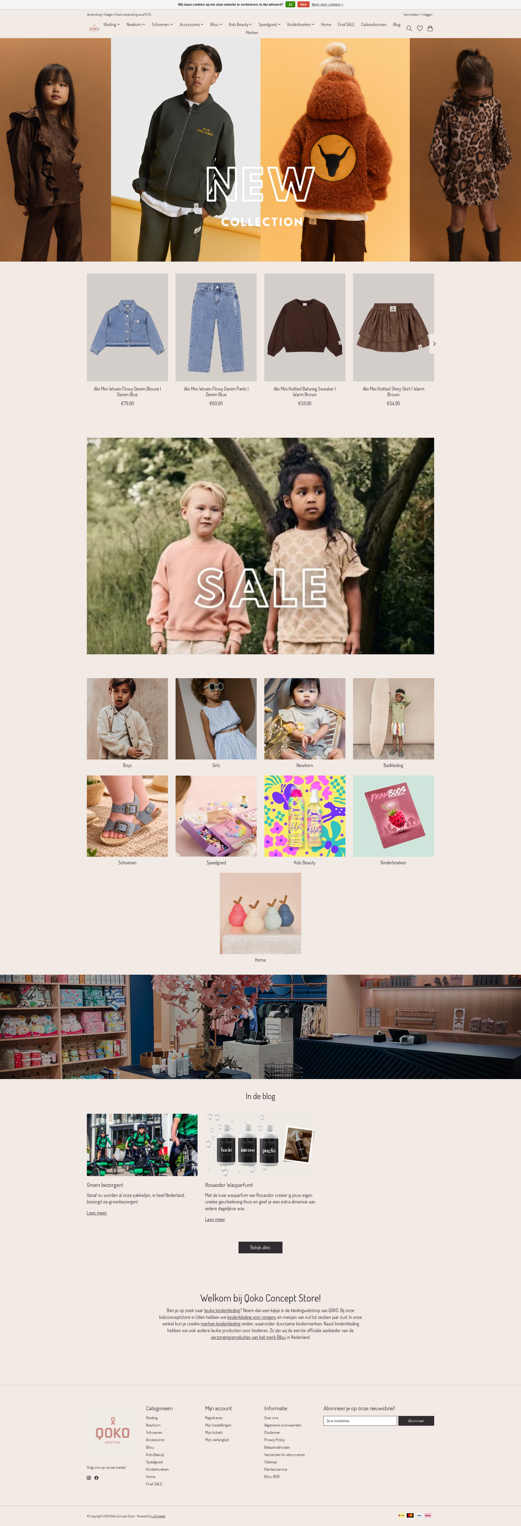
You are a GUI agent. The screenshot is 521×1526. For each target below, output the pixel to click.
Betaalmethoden (277, 1447)
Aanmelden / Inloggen (418, 14)
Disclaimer (272, 1432)
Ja (290, 5)
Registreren (214, 1417)
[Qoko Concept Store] (94, 28)
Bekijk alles (260, 1247)
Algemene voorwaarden (282, 1424)
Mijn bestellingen (218, 1424)
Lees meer (97, 1213)
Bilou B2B (271, 1476)
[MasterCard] (410, 1515)
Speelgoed (216, 862)
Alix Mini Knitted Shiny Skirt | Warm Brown (393, 391)
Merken (252, 32)
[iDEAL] (401, 1515)
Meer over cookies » (327, 5)
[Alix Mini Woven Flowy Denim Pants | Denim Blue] (216, 327)
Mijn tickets (214, 1432)
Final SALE (346, 24)
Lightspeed (158, 1516)
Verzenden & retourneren (284, 1454)
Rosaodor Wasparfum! (229, 1184)
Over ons (271, 1417)
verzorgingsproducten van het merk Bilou (248, 1337)
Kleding (152, 1417)
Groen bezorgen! (105, 1184)
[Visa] (419, 1515)
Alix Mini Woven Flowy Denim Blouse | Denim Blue (127, 391)
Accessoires (155, 1439)
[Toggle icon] (409, 28)
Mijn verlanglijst (217, 1439)
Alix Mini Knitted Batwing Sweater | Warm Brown (305, 391)
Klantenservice (275, 1469)
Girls (216, 765)
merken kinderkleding (220, 1324)
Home (326, 24)
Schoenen (127, 862)
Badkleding (393, 765)
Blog (397, 24)
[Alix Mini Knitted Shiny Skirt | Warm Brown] (393, 327)
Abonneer (416, 1420)
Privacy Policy (274, 1439)
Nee (303, 5)
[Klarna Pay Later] (428, 1515)
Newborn (305, 765)
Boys (127, 765)
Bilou (150, 1447)
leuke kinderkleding (222, 1310)
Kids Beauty (304, 862)
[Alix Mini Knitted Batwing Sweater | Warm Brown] (304, 327)
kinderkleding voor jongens (251, 1317)
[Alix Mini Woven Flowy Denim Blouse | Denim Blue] (127, 327)
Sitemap (270, 1461)
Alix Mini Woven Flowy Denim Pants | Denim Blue (216, 391)
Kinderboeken (393, 862)
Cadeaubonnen (374, 24)
